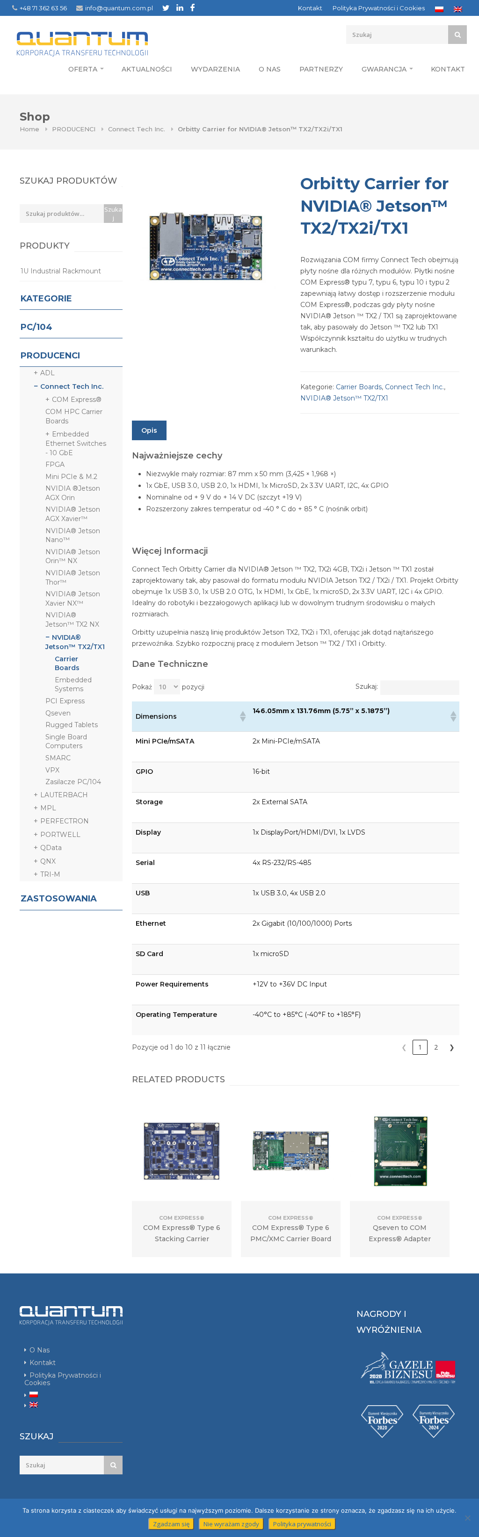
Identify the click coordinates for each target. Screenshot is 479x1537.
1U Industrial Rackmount (61, 271)
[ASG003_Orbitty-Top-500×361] (207, 247)
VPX (52, 770)
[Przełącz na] (439, 9)
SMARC (58, 758)
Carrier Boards (359, 387)
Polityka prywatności (302, 1524)
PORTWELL (60, 834)
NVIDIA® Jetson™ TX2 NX (72, 620)
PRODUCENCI (73, 129)
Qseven (58, 713)
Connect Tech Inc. (136, 129)
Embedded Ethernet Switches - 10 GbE (75, 443)
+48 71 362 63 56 (43, 8)
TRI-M (50, 874)
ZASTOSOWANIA (59, 899)
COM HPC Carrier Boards (73, 416)
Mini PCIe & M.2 (71, 476)
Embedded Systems (73, 684)
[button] (242, 716)
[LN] (179, 7)
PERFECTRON (64, 821)
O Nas (270, 69)
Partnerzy (321, 69)
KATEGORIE (46, 298)
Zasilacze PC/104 (73, 782)
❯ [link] (452, 1047)
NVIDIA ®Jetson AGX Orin (72, 493)
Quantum (100, 44)
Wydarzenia (215, 69)
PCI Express (65, 701)
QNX (48, 861)
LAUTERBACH (64, 795)
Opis (149, 430)
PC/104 (36, 327)
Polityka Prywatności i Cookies (379, 8)
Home (29, 129)
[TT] (165, 8)
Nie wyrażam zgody (231, 1524)
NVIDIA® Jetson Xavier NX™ (72, 599)
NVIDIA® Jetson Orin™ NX (72, 556)
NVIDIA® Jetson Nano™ (72, 535)
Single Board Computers (66, 742)
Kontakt (310, 8)
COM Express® (77, 399)
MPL (48, 808)
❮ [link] (404, 1047)
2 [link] (436, 1047)
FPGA (55, 464)
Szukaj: (367, 686)
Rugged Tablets (71, 725)
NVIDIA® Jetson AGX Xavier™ (72, 514)
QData (51, 848)
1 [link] (420, 1047)
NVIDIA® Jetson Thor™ (72, 577)
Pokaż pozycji (168, 687)
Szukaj (113, 213)
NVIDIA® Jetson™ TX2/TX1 (344, 398)
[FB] (192, 7)
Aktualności (147, 69)
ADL (47, 373)
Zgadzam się (171, 1524)
